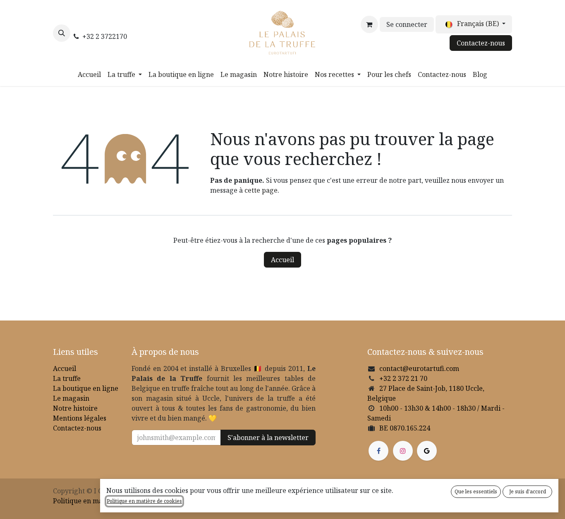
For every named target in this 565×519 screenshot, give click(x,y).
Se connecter (406, 24)
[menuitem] (89, 74)
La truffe (67, 378)
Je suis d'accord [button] (527, 491)
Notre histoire (75, 408)
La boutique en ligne (85, 388)
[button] (61, 33)
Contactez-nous (481, 43)
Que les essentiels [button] (476, 491)
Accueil (282, 259)
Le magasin (71, 398)
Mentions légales (79, 418)
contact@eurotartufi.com (419, 368)
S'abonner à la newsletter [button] (268, 437)
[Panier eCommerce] (369, 24)
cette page (261, 190)
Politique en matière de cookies (144, 501)
